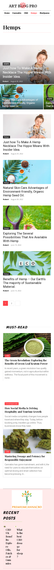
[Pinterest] (31, 539)
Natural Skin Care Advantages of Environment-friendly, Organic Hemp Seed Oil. (25, 191)
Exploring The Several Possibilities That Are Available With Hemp (25, 237)
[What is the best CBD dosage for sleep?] (16, 526)
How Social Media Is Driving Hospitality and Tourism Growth (23, 410)
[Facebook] (26, 534)
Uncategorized (12, 404)
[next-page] (17, 303)
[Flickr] (31, 534)
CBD (7, 356)
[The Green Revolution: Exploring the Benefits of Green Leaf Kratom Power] (27, 345)
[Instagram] (26, 539)
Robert (6, 154)
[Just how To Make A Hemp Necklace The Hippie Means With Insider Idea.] (27, 64)
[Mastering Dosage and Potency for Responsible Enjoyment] (27, 441)
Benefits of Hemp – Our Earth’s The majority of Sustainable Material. (24, 282)
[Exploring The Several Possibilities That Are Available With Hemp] (27, 218)
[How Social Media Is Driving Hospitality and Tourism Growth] (27, 393)
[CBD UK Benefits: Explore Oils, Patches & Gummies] (5, 526)
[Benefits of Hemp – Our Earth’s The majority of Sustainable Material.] (27, 263)
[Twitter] (31, 544)
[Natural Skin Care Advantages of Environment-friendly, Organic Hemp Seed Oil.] (21, 97)
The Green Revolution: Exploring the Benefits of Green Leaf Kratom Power (26, 362)
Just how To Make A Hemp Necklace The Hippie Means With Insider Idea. (26, 145)
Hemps (6, 64)
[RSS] (27, 544)
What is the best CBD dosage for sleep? (20, 543)
